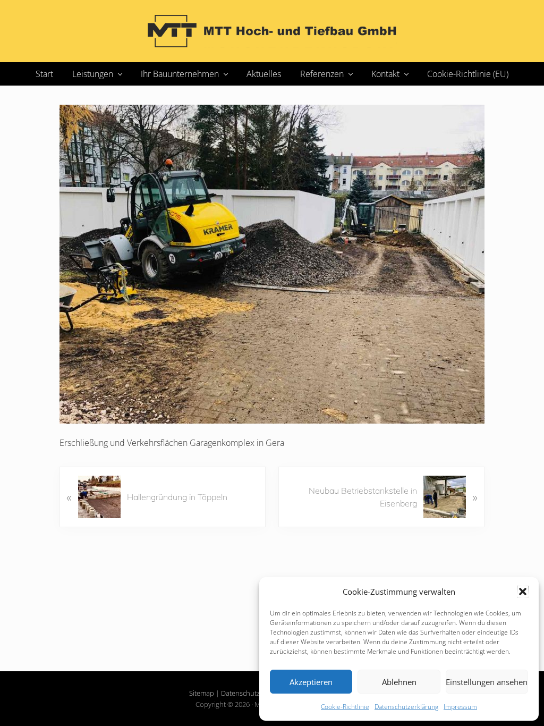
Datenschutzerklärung (406, 706)
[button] (522, 591)
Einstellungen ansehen (487, 682)
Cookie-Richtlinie (345, 706)
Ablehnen (399, 682)
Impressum (460, 706)
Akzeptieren (311, 682)
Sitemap (201, 693)
